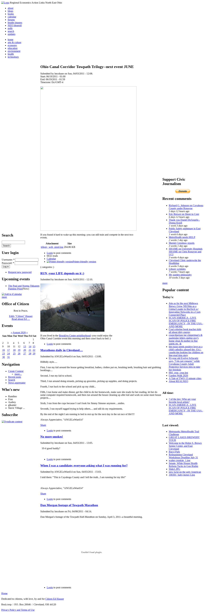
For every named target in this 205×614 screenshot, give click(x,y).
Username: (8, 259)
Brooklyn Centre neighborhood (75, 335)
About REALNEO (178, 381)
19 (19, 350)
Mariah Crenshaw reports (181, 243)
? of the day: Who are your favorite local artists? (182, 400)
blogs (10, 11)
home (10, 39)
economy (12, 45)
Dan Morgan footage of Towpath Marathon (69, 505)
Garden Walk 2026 (178, 375)
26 (19, 353)
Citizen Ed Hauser (54, 598)
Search (11, 379)
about (10, 8)
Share (43, 425)
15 (34, 346)
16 (3, 350)
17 (8, 350)
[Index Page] (5, 2)
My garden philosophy (180, 274)
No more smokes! (51, 436)
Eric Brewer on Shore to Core (184, 214)
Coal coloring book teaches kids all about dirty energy (185, 331)
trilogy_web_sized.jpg (52, 247)
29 (34, 353)
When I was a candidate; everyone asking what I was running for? (84, 465)
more (4, 297)
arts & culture (14, 42)
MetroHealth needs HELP (182, 237)
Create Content (15, 371)
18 (14, 350)
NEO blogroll (15, 25)
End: (43, 79)
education (12, 48)
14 (30, 346)
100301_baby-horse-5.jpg (182, 474)
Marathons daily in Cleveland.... (61, 350)
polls (10, 28)
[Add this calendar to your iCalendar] (12, 294)
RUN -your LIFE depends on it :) (62, 273)
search (11, 31)
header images (15, 22)
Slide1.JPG (174, 469)
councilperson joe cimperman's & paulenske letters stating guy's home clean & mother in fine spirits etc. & (185, 339)
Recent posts (14, 377)
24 (8, 353)
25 (14, 353)
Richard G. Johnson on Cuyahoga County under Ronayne (186, 207)
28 (30, 353)
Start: (43, 76)
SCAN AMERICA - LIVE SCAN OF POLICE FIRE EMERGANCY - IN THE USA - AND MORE (186, 322)
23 (3, 353)
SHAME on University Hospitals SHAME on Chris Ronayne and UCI (185, 251)
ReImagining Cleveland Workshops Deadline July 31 (183, 456)
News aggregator (16, 382)
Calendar (51, 258)
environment (14, 51)
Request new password (20, 272)
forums (11, 19)
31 (8, 357)
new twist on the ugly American (185, 472)
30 (3, 357)
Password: (8, 263)
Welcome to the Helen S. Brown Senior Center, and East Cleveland (185, 446)
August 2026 (19, 332)
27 (24, 353)
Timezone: (46, 82)
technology (13, 57)
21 (30, 350)
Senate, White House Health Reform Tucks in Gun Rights (183, 465)
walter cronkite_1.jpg (179, 460)
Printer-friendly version (84, 261)
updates (11, 34)
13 (24, 346)
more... (18, 374)
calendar (12, 16)
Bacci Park (174, 451)
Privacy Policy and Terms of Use (18, 610)
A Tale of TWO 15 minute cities (185, 378)
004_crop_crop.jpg (178, 372)
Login (50, 253)
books (11, 14)
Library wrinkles (177, 269)
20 (24, 350)
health (11, 54)
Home (4, 593)
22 (34, 350)
